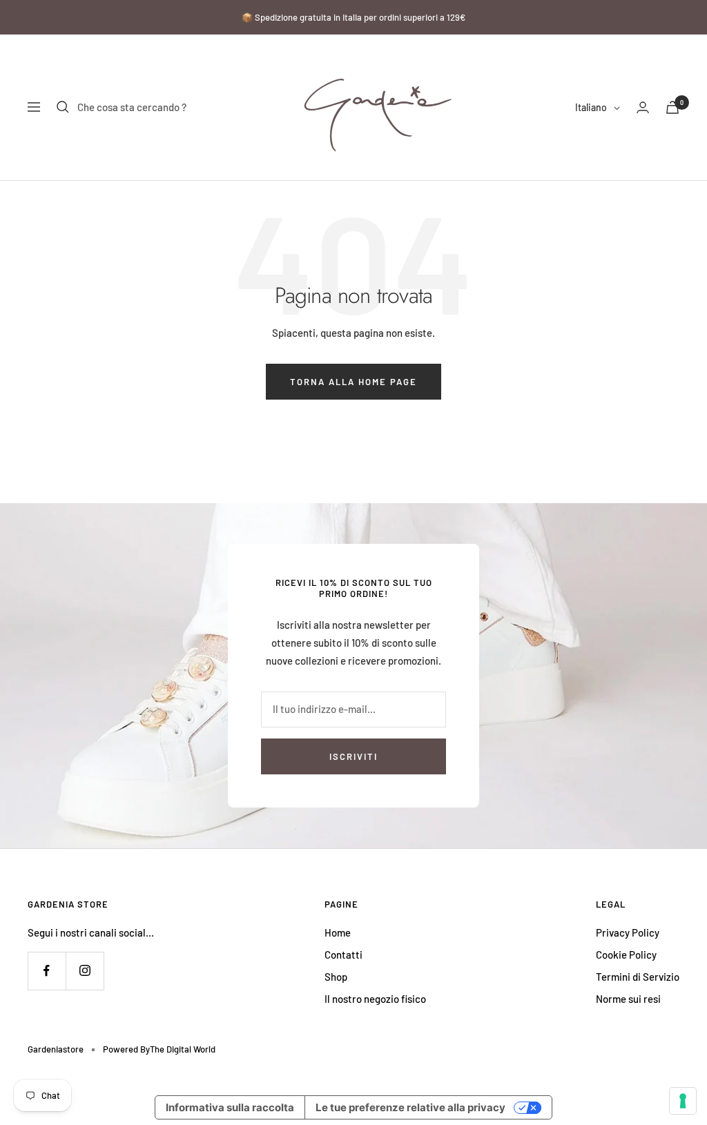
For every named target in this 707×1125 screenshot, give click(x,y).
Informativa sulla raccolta (230, 1107)
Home (338, 932)
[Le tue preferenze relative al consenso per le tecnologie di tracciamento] (683, 1101)
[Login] (643, 107)
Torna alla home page (353, 381)
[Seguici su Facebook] (47, 971)
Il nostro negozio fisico (375, 998)
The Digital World (182, 1049)
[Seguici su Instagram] (85, 971)
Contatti (343, 954)
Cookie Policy (626, 954)
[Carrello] (672, 107)
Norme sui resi (628, 998)
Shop (336, 976)
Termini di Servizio (637, 976)
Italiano (591, 107)
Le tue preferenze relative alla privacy (410, 1107)
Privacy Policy (627, 932)
